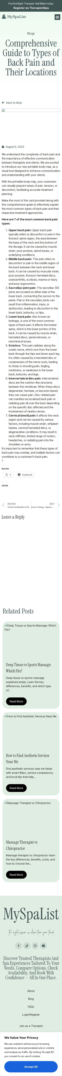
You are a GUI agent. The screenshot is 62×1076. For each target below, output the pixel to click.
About (31, 991)
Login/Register (31, 1014)
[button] (57, 17)
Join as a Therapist (31, 1026)
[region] (31, 1054)
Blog (31, 998)
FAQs (31, 1006)
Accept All (31, 1066)
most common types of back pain (27, 208)
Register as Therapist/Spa (31, 8)
